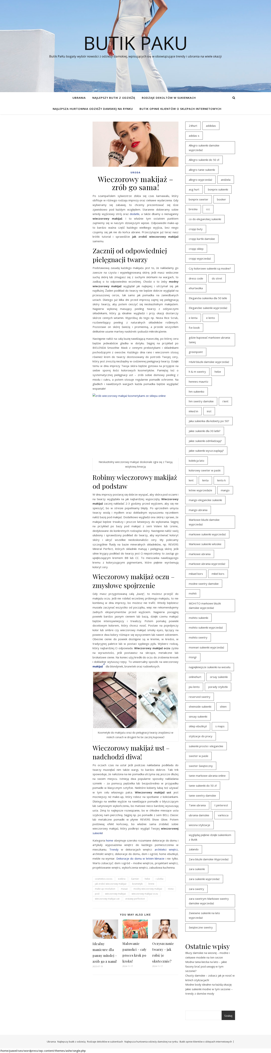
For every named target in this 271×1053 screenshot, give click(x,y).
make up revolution (105, 888)
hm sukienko (196, 391)
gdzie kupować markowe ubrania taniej (209, 340)
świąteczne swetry (201, 927)
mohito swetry (198, 637)
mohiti (193, 593)
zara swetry (196, 889)
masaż (124, 888)
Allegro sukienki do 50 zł (204, 160)
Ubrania (79, 97)
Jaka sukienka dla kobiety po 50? (209, 421)
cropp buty (196, 229)
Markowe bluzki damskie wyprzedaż (204, 522)
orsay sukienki (219, 677)
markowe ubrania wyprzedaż (207, 564)
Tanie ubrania (197, 805)
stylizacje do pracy (200, 736)
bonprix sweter (198, 199)
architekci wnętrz (166, 849)
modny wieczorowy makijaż (147, 888)
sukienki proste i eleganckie (206, 746)
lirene (151, 883)
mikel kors (218, 574)
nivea (170, 888)
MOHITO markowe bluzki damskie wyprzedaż (205, 605)
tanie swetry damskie (202, 795)
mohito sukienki (198, 618)
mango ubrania (198, 510)
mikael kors (196, 574)
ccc (208, 209)
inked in (193, 411)
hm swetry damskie (201, 401)
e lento (210, 318)
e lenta (193, 318)
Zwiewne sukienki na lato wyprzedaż (204, 915)
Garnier (135, 878)
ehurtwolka (196, 288)
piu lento (194, 687)
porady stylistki (218, 687)
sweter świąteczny (201, 766)
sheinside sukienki (200, 706)
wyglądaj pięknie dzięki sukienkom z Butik (210, 837)
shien (223, 706)
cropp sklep (196, 249)
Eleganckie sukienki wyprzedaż (208, 308)
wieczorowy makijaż (115, 893)
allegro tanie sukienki (202, 170)
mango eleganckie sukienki (205, 500)
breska (193, 209)
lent (191, 480)
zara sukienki (197, 869)
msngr (193, 657)
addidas (211, 125)
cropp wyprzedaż (200, 258)
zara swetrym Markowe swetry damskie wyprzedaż (209, 901)
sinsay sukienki (198, 716)
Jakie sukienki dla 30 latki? (204, 431)
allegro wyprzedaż (200, 179)
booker (221, 199)
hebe (147, 878)
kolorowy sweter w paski (204, 470)
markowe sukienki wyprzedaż (207, 534)
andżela (225, 179)
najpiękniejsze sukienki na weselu (209, 667)
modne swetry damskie (204, 583)
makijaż (98, 666)
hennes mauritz (198, 381)
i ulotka (159, 878)
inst (209, 411)
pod (97, 893)
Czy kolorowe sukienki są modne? (210, 268)
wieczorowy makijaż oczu (145, 893)
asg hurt (194, 189)
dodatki (134, 214)
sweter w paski (198, 756)
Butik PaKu (135, 43)
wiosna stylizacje (199, 825)
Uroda (135, 172)
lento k (221, 480)
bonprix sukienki (218, 189)
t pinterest (221, 805)
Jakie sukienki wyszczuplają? (206, 450)
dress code (196, 278)
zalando (194, 849)
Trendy (114, 849)
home (109, 840)
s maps (220, 726)
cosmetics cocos (103, 878)
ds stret (217, 278)
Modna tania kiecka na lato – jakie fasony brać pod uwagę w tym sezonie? (206, 966)
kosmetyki (137, 883)
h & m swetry (197, 371)
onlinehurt (195, 677)
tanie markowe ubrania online (207, 775)
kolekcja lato (196, 460)
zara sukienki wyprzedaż (204, 879)
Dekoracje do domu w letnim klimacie (140, 858)
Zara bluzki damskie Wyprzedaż (209, 859)
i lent (225, 401)
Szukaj (228, 1015)
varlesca (223, 815)
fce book (194, 327)
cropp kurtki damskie (202, 239)
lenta (205, 480)
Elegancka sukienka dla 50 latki (208, 298)
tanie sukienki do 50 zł (203, 785)
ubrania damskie (199, 815)
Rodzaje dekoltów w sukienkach (169, 97)
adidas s (194, 135)
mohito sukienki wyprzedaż (206, 627)
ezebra (121, 878)
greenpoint (196, 352)
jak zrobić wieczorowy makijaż (110, 883)
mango (225, 490)
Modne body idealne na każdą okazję (208, 984)
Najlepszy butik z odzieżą (113, 97)
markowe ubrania (200, 554)
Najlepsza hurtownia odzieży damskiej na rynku (93, 109)
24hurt (193, 125)
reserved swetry (199, 697)
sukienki (97, 833)
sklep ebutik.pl (198, 726)
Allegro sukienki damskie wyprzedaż (204, 148)
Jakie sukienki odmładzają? (205, 441)
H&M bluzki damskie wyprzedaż (209, 362)
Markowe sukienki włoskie (205, 544)
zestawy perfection (135, 898)
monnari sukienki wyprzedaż (206, 647)
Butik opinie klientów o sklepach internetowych (180, 109)
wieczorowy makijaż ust (107, 898)
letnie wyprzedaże (200, 490)
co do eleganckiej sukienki (205, 219)
